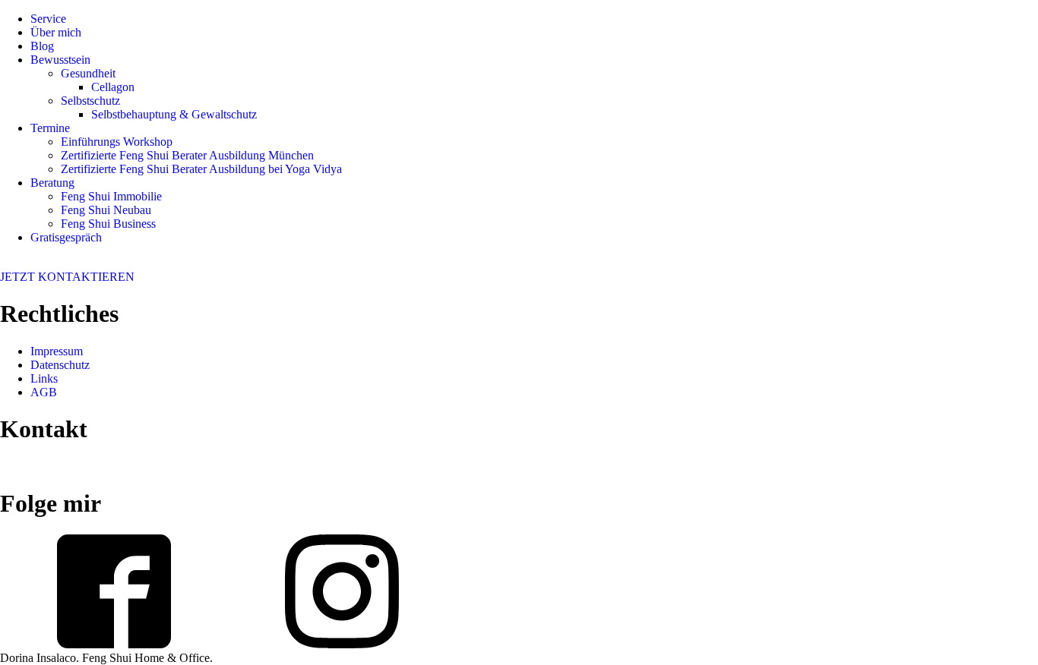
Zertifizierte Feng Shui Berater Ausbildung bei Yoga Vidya (201, 168)
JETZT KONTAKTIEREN (67, 276)
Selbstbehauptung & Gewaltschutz (174, 114)
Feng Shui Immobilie (111, 196)
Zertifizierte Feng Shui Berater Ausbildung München (187, 155)
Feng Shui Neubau (106, 209)
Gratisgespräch (66, 237)
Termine (50, 127)
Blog (42, 45)
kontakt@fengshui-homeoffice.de (80, 466)
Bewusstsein (60, 59)
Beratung (52, 182)
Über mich (55, 32)
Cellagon (112, 86)
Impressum (56, 351)
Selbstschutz (90, 100)
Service (48, 18)
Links (44, 378)
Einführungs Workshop (116, 141)
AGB (43, 392)
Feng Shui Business (108, 223)
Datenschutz (60, 364)
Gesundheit (88, 73)
